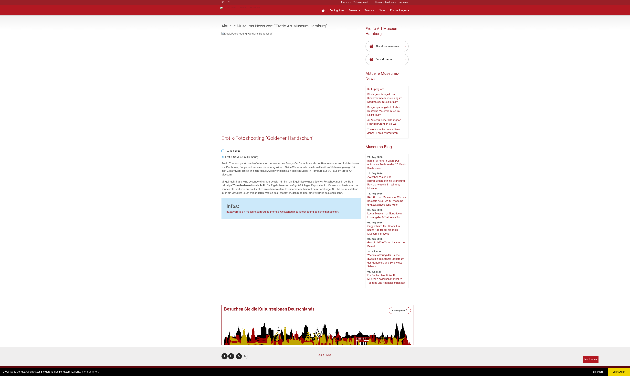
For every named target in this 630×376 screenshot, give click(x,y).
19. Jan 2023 (233, 150)
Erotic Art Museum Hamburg (241, 157)
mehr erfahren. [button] (90, 371)
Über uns (345, 2)
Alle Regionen (398, 310)
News (382, 10)
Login (320, 355)
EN (229, 2)
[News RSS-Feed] (245, 356)
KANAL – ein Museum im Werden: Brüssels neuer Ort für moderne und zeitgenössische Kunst (387, 201)
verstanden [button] (619, 371)
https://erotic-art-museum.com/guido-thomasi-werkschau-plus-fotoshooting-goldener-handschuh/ (282, 211)
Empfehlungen (398, 10)
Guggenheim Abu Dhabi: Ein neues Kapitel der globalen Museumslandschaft (383, 230)
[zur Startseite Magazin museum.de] (240, 7)
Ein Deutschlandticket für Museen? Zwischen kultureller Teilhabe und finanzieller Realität (386, 279)
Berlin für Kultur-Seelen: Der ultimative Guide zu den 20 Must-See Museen (386, 164)
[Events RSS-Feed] (239, 356)
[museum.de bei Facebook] (224, 356)
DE (222, 2)
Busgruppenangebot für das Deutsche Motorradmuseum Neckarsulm (383, 111)
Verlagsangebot (361, 2)
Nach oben (590, 359)
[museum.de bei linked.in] (231, 356)
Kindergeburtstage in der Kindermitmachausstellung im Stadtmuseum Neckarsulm (384, 98)
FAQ (328, 355)
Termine (369, 10)
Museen (353, 10)
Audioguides (337, 10)
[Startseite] (323, 10)
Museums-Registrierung (385, 2)
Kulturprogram (375, 89)
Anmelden (404, 2)
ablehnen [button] (598, 371)
